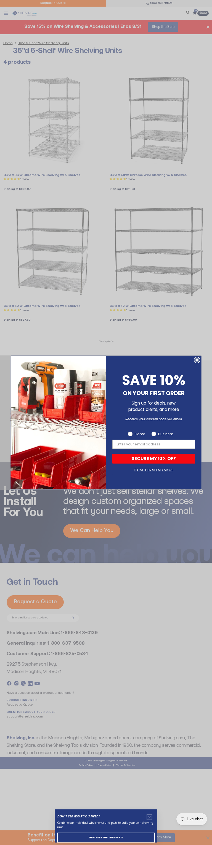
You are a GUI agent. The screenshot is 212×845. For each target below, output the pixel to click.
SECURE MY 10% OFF (154, 458)
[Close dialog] (197, 360)
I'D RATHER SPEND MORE (153, 470)
